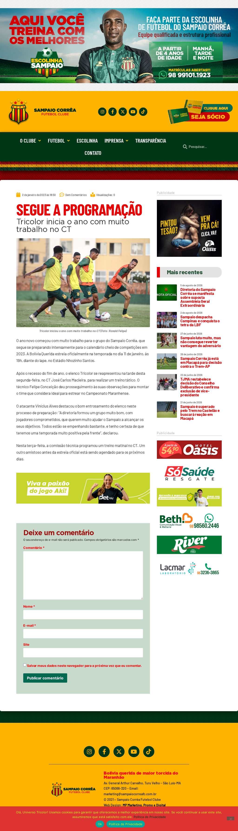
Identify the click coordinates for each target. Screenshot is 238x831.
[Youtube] (133, 112)
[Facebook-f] (112, 112)
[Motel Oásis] (189, 255)
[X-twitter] (123, 112)
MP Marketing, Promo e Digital (144, 805)
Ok (100, 824)
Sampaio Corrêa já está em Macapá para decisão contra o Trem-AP (200, 362)
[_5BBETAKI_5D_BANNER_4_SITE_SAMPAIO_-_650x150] (83, 505)
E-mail (29, 625)
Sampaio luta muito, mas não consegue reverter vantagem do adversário (200, 341)
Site (26, 644)
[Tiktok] (143, 112)
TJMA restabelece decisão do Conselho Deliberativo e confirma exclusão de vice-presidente (199, 387)
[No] (231, 818)
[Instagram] (102, 112)
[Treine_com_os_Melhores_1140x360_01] (119, 81)
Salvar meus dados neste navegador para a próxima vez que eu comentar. (84, 665)
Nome (29, 606)
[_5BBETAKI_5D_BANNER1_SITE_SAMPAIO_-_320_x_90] (189, 508)
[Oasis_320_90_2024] (189, 461)
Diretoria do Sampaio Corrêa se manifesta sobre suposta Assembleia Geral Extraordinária (197, 297)
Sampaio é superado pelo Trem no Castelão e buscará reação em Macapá (199, 412)
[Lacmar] (189, 579)
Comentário (34, 547)
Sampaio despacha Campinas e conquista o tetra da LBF (199, 320)
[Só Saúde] (189, 484)
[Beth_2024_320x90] (189, 532)
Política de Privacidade (150, 817)
